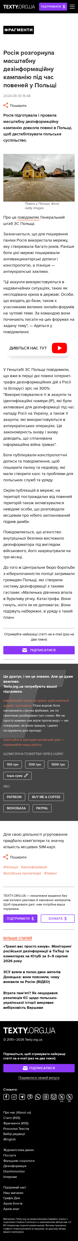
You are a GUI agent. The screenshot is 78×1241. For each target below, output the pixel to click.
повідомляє (28, 217)
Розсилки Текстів (16, 1129)
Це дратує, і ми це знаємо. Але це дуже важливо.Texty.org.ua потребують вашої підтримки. (38, 684)
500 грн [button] (35, 764)
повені (51, 873)
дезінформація (35, 867)
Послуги (9, 1155)
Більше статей (17, 938)
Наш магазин (13, 1193)
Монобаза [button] (16, 808)
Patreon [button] (14, 797)
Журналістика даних (18, 1150)
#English (9, 1139)
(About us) (23, 1112)
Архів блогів (12, 1203)
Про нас (9, 1112)
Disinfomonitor (14, 1171)
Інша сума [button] (14, 776)
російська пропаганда (23, 873)
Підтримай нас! (14, 1187)
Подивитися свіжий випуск (39, 1078)
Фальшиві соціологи (19, 1161)
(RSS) (16, 1118)
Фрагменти (11, 1123)
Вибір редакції (14, 1134)
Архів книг (11, 1209)
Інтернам (10, 1177)
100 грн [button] (12, 764)
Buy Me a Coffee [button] (46, 797)
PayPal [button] (42, 808)
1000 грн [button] (58, 764)
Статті (7, 1118)
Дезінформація (14, 1166)
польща (11, 867)
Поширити (17, 106)
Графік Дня (11, 1198)
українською (36, 1225)
